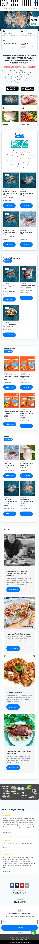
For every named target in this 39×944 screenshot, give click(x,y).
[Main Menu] (3, 3)
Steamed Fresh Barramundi (18, 634)
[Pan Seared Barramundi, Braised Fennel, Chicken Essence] (19, 549)
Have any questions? (19, 890)
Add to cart (9, 205)
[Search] (24, 8)
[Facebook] (12, 885)
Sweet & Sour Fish (14, 693)
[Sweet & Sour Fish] (19, 671)
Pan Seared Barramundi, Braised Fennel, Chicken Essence (17, 573)
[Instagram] (17, 885)
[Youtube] (22, 885)
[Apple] (27, 885)
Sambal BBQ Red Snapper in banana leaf (18, 752)
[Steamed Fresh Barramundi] (19, 612)
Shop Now (35, 16)
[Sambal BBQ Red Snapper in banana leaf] (19, 730)
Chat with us (19, 899)
